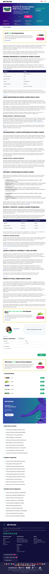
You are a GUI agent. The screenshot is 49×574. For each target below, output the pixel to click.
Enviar (41, 355)
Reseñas (16, 5)
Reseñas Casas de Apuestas (14, 569)
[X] (6, 533)
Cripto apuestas (6, 538)
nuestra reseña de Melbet (9, 246)
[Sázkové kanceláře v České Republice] (25, 565)
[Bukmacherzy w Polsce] (24, 565)
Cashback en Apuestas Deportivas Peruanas (15, 466)
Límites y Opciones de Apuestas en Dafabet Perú (16, 492)
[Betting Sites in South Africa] (20, 564)
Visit (42, 377)
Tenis (18, 550)
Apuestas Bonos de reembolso (39, 542)
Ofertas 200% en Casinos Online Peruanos (14, 442)
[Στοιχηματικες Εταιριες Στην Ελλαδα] (32, 565)
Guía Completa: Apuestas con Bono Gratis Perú (15, 476)
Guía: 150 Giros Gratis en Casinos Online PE (15, 445)
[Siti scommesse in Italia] (22, 564)
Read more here (7, 40)
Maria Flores (16, 328)
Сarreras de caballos (21, 551)
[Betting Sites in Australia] (10, 564)
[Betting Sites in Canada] (13, 564)
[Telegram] (4, 533)
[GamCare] (21, 568)
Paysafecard (5, 544)
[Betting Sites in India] (12, 564)
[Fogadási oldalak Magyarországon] (29, 565)
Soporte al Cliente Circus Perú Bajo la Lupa (14, 497)
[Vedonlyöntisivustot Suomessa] (27, 564)
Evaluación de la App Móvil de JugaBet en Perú (15, 495)
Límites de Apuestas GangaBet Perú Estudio (15, 502)
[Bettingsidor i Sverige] (29, 564)
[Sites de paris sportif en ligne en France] (24, 564)
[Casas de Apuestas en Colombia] (17, 565)
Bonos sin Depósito (37, 539)
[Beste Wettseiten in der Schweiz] (39, 564)
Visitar (27, 16)
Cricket (18, 549)
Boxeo (18, 546)
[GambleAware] (12, 568)
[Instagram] (10, 533)
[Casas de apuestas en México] (43, 564)
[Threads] (12, 533)
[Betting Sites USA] (8, 564)
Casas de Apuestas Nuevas (22, 539)
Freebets (35, 538)
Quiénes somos (33, 569)
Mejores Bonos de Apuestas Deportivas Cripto (15, 468)
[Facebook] (8, 533)
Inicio (13, 5)
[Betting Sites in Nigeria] (18, 564)
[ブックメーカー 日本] (34, 565)
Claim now (39, 39)
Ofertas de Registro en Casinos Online (13, 437)
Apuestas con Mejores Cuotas (22, 540)
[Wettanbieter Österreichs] (38, 564)
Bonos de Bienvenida (38, 540)
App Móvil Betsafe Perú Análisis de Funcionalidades (16, 510)
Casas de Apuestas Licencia (22, 542)
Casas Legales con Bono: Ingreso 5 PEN (14, 463)
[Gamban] (34, 568)
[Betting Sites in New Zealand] (15, 564)
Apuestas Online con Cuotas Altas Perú (14, 479)
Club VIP (35, 543)
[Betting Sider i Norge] (31, 564)
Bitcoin (4, 543)
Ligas (8, 569)
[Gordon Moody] (28, 568)
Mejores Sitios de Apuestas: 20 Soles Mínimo (15, 481)
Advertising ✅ (39, 569)
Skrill (4, 540)
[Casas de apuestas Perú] (18, 565)
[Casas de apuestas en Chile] (15, 565)
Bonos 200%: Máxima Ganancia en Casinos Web (16, 447)
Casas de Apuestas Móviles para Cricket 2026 (15, 474)
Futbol (18, 547)
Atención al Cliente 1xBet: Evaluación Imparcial (15, 461)
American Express (6, 542)
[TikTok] (16, 533)
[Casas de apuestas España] (41, 564)
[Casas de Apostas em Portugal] (20, 565)
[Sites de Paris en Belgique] (25, 564)
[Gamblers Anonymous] (40, 568)
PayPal (4, 539)
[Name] (45, 1)
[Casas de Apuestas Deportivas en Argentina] (44, 564)
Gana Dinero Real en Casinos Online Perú (14, 434)
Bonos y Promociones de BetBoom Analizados (15, 515)
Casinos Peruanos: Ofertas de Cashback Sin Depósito (16, 452)
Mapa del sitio (22, 569)
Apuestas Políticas (20, 538)
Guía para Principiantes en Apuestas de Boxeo (15, 471)
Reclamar (40, 367)
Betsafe (4, 270)
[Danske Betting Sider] (32, 564)
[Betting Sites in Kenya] (17, 564)
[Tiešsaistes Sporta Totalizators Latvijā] (31, 565)
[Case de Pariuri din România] (27, 565)
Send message (21, 338)
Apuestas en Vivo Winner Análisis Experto (14, 508)
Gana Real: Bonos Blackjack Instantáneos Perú (15, 429)
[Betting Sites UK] (5, 564)
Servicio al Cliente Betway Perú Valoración (14, 513)
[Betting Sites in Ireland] (6, 564)
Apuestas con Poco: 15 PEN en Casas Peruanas (15, 484)
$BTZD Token (28, 569)
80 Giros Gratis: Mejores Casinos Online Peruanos (16, 440)
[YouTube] (14, 533)
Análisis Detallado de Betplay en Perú (13, 505)
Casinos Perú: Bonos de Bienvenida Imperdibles (15, 432)
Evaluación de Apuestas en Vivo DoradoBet (15, 500)
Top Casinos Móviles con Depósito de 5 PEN (15, 450)
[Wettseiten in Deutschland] (36, 564)
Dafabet (28, 204)
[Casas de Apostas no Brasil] (22, 565)
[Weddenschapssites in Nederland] (34, 564)
